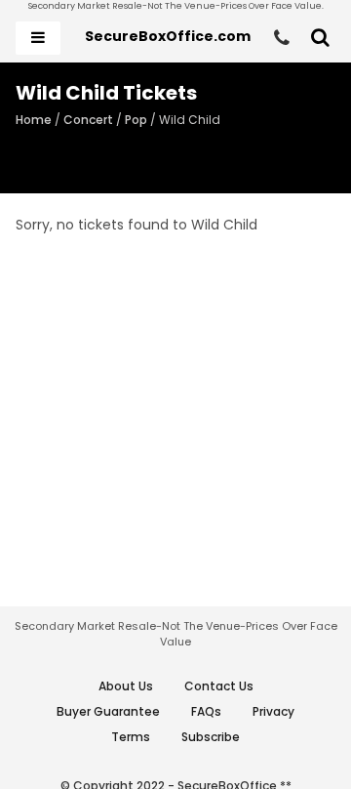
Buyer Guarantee (108, 711)
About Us (125, 686)
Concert (88, 119)
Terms (130, 736)
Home (34, 119)
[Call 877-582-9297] (282, 38)
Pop (136, 119)
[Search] (320, 38)
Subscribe (210, 736)
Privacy (273, 711)
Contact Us (219, 686)
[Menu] (38, 38)
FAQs (206, 711)
